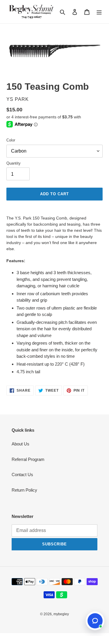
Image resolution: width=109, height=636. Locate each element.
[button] (95, 620)
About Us (20, 443)
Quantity (13, 163)
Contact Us (22, 474)
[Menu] (99, 12)
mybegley (61, 614)
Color (10, 140)
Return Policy (24, 490)
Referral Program (28, 459)
